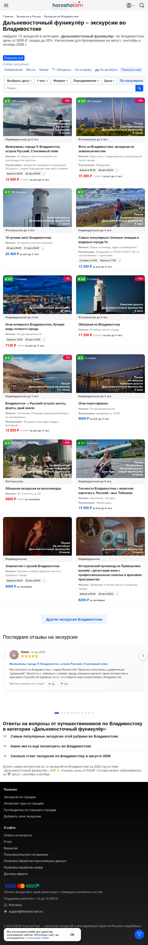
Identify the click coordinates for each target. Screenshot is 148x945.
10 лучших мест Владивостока (28, 237)
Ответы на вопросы (18, 835)
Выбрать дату (18, 80)
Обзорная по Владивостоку (99, 324)
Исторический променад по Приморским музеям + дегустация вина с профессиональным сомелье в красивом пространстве (110, 573)
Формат (59, 80)
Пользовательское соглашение (26, 854)
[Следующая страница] (143, 655)
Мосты (31, 69)
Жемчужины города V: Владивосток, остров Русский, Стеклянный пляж (32, 148)
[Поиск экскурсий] (139, 88)
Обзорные (64, 69)
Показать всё (13, 58)
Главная (8, 16)
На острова (83, 69)
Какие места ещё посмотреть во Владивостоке (51, 746)
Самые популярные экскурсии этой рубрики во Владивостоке (64, 736)
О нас (8, 841)
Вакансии (11, 848)
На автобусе (109, 69)
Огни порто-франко (93, 403)
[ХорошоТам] (67, 5)
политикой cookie (38, 938)
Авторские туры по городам (24, 803)
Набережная (13, 69)
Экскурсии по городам (20, 797)
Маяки (43, 69)
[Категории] (139, 934)
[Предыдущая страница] (5, 655)
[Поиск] (142, 5)
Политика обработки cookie (23, 867)
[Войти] (130, 5)
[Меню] (6, 5)
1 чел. (41, 80)
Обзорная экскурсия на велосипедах (33, 488)
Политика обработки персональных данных (35, 861)
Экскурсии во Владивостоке (61, 16)
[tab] (55, 713)
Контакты (15, 905)
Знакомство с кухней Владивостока (32, 566)
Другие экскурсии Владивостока (74, 619)
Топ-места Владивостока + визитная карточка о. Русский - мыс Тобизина (105, 490)
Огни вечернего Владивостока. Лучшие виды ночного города (35, 326)
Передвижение (84, 80)
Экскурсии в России (28, 16)
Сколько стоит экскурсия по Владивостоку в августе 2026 (61, 755)
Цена (108, 80)
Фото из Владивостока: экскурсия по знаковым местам (106, 148)
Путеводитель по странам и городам (30, 810)
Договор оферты (16, 874)
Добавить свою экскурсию (22, 816)
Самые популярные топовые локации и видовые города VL (108, 239)
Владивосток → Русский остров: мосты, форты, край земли (35, 405)
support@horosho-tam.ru (26, 911)
